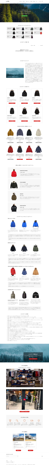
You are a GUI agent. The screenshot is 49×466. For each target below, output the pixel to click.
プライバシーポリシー (20, 464)
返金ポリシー (16, 464)
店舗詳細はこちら (18, 450)
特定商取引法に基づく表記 (30, 464)
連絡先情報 (34, 464)
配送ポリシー (26, 464)
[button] (36, 1)
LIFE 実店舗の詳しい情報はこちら (24, 411)
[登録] (17, 456)
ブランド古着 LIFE (9, 464)
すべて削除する (30, 50)
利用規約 (23, 464)
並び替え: (32, 45)
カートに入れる (19, 159)
